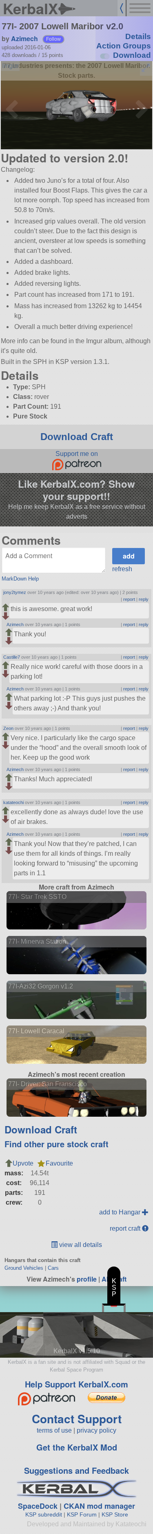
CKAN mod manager (99, 1506)
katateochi (13, 802)
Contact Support (77, 1418)
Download (132, 55)
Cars (53, 1268)
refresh (122, 568)
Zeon (8, 728)
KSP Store (115, 1514)
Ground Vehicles (23, 1268)
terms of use (54, 1430)
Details (138, 36)
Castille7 (11, 657)
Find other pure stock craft (56, 1144)
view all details (80, 1244)
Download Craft (76, 436)
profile (87, 1279)
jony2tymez (14, 592)
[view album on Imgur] (10, 66)
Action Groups (123, 46)
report (129, 599)
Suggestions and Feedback (76, 1470)
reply (144, 599)
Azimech (24, 38)
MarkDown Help (20, 579)
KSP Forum (82, 1514)
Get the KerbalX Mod (76, 1447)
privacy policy (96, 1430)
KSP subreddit (43, 1514)
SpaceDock (38, 1506)
